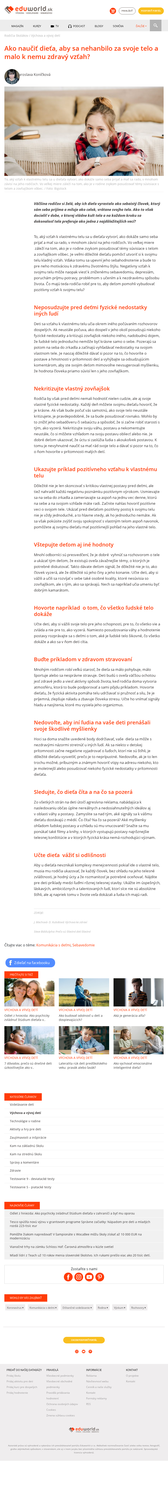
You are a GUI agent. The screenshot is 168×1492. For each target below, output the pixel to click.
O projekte (132, 1375)
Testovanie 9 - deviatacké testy (32, 1179)
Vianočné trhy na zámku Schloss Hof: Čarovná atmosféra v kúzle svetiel (62, 1247)
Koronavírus (14, 1308)
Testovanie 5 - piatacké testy (30, 1187)
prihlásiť (127, 10)
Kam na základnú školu (27, 1146)
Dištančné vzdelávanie (77, 1308)
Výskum (119, 1308)
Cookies (51, 1410)
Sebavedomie (83, 945)
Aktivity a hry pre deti (25, 1129)
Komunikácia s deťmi (53, 945)
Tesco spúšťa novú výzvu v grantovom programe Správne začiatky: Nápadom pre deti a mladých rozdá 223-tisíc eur (80, 1224)
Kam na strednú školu (26, 1154)
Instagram (77, 1357)
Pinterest (91, 1357)
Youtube (84, 1357)
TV (57, 26)
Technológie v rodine (25, 1121)
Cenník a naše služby (99, 1387)
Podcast (78, 26)
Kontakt (90, 1393)
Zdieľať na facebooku (32, 962)
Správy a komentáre (24, 1162)
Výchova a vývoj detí (45, 35)
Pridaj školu (14, 1375)
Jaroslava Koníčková (34, 74)
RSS (88, 1404)
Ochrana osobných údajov (62, 1404)
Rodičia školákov (16, 35)
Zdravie (15, 1170)
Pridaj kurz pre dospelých (22, 1387)
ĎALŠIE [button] (140, 26)
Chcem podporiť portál (84, 1340)
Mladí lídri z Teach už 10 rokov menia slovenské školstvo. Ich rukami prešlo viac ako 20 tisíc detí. (80, 1255)
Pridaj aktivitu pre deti (20, 1381)
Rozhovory (138, 1308)
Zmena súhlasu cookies (60, 1415)
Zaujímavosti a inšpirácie (28, 1137)
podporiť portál (151, 10)
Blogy (99, 26)
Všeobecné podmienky (60, 1375)
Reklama (91, 1375)
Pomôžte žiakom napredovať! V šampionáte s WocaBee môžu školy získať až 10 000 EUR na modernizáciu (76, 1236)
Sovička (118, 26)
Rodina (102, 1308)
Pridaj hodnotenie (17, 1393)
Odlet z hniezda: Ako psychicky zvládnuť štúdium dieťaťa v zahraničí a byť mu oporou (72, 1213)
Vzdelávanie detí (22, 1104)
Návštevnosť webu (97, 1381)
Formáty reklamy (96, 1398)
